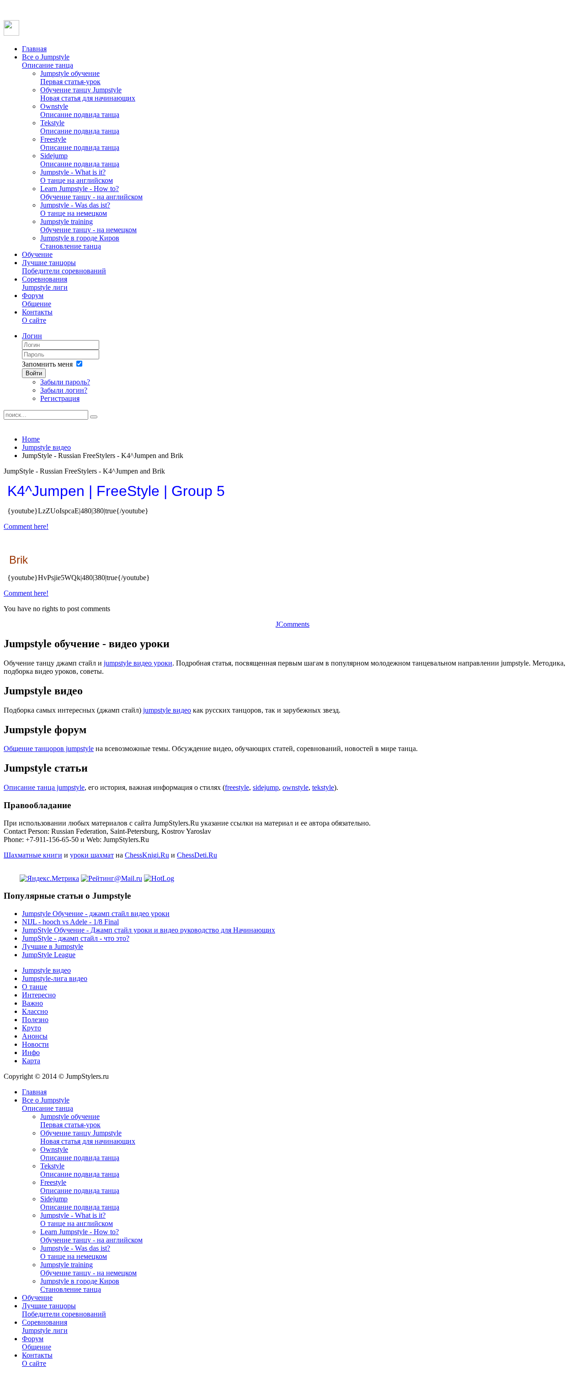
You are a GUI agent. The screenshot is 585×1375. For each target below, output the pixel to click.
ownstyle (295, 787)
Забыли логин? (63, 390)
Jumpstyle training (88, 226)
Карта (31, 1061)
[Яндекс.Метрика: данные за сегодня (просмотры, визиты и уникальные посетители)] (49, 878)
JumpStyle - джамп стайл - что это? (75, 938)
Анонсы (35, 1036)
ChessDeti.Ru (197, 855)
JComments (292, 624)
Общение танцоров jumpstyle (49, 748)
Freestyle (79, 143)
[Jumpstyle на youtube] (11, 33)
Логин (32, 336)
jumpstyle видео (167, 710)
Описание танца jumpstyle (44, 787)
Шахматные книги (33, 855)
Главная (34, 49)
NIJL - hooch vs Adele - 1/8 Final (70, 922)
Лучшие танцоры (64, 267)
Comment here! (26, 526)
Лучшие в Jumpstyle (52, 946)
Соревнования (45, 283)
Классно (35, 1011)
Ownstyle (79, 110)
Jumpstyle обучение (70, 77)
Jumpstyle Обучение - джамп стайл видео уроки (96, 913)
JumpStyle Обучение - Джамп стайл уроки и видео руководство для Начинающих (148, 930)
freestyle (237, 787)
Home (31, 439)
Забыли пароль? (65, 382)
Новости (35, 1044)
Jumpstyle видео (46, 447)
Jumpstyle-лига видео (54, 978)
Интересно (39, 995)
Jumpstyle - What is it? (76, 176)
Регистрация (60, 398)
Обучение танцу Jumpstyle (87, 94)
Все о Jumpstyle (47, 61)
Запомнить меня (47, 364)
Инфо (31, 1052)
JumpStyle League (48, 955)
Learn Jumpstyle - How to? (91, 193)
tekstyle (323, 787)
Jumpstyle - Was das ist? (75, 209)
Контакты (37, 316)
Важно (32, 1003)
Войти (34, 373)
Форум (36, 300)
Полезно (35, 1019)
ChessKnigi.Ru (147, 855)
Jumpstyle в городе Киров (79, 242)
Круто (31, 1028)
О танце (34, 987)
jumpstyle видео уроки (138, 663)
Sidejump (79, 160)
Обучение (37, 254)
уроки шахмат (92, 855)
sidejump (266, 787)
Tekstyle (79, 127)
